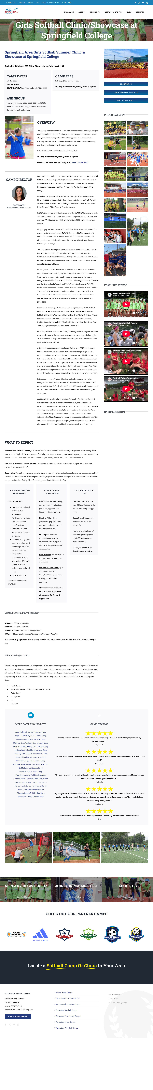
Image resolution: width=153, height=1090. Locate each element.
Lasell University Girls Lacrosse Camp (30, 739)
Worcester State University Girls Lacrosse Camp (31, 764)
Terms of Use (114, 999)
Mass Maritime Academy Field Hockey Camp (31, 779)
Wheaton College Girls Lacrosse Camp (30, 761)
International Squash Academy (67, 1004)
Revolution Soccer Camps (65, 1022)
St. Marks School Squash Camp (31, 768)
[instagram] (18, 1025)
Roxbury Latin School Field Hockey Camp (31, 786)
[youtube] (14, 1025)
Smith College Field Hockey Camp (31, 789)
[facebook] (6, 1025)
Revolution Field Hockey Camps (68, 1016)
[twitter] (10, 1025)
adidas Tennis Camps (64, 992)
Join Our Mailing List (18, 1016)
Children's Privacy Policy (118, 1003)
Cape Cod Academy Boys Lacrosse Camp (30, 736)
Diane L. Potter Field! (80, 162)
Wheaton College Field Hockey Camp (31, 793)
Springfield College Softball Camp (31, 796)
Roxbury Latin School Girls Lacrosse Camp (31, 753)
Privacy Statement (115, 994)
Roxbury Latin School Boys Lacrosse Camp (30, 750)
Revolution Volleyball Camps (67, 1028)
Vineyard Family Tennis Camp (30, 771)
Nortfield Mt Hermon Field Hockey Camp (30, 782)
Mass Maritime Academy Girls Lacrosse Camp (30, 743)
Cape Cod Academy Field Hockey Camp (31, 775)
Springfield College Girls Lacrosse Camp (31, 757)
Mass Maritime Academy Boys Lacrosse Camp (30, 746)
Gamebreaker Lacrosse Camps (67, 998)
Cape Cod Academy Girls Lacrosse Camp (30, 732)
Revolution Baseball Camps (66, 1010)
